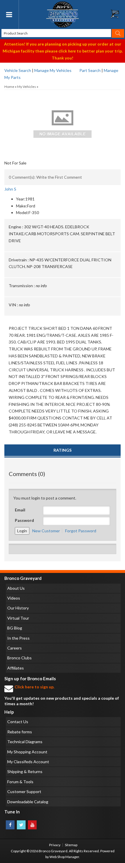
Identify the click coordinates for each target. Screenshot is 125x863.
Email (20, 509)
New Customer (46, 530)
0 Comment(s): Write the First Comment (45, 177)
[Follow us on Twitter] (21, 824)
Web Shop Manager (64, 857)
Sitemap (71, 845)
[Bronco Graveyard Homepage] (62, 14)
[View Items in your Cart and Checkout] (117, 15)
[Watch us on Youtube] (32, 824)
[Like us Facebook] (10, 824)
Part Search (90, 70)
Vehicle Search (17, 70)
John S (10, 189)
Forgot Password (80, 530)
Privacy (54, 845)
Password (24, 520)
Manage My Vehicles (53, 70)
